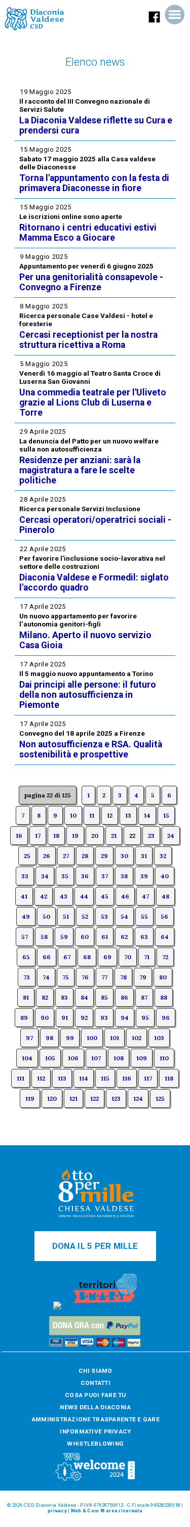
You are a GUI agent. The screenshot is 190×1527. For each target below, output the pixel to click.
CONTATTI (95, 1382)
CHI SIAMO (95, 1370)
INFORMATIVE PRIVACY (95, 1431)
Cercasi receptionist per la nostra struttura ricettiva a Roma (88, 340)
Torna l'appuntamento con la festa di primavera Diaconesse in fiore (94, 183)
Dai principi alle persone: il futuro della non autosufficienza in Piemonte (87, 695)
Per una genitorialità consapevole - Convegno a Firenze (91, 282)
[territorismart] (105, 1307)
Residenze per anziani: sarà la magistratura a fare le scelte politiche (79, 470)
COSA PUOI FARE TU (95, 1395)
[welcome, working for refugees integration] (95, 1479)
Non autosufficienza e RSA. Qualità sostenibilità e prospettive (90, 749)
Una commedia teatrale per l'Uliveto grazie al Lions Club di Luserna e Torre (92, 402)
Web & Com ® (88, 1510)
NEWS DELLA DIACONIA (95, 1407)
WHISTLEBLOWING (95, 1443)
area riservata (124, 1510)
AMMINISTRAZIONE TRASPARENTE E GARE (95, 1419)
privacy (57, 1510)
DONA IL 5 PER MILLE (95, 1246)
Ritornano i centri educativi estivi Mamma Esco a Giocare (88, 232)
